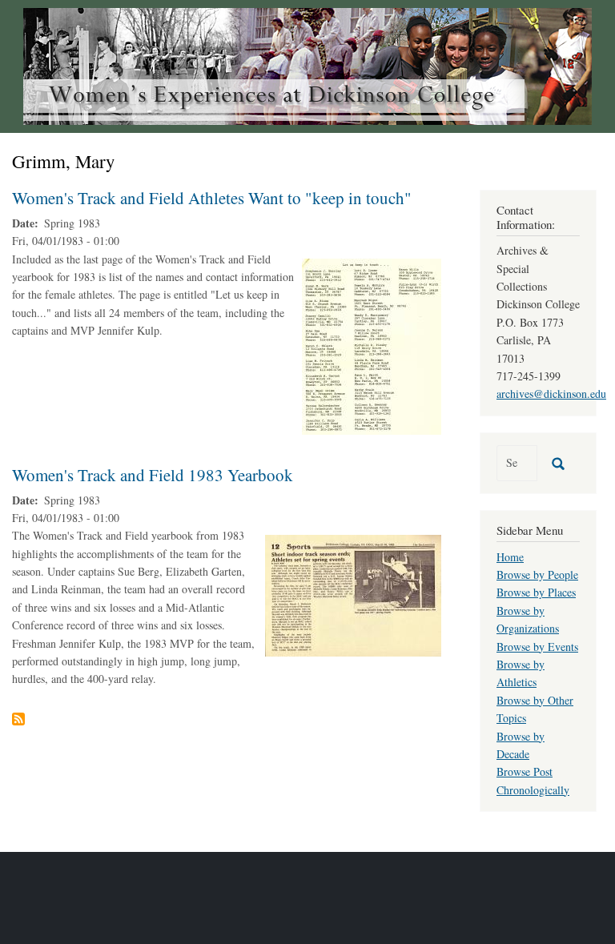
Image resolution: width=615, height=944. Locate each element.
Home (510, 556)
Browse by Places (536, 592)
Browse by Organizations (527, 619)
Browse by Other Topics (534, 709)
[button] (371, 344)
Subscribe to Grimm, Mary (18, 719)
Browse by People (537, 574)
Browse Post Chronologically (532, 780)
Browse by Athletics (520, 673)
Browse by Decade (520, 745)
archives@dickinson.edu (551, 393)
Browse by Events (537, 646)
